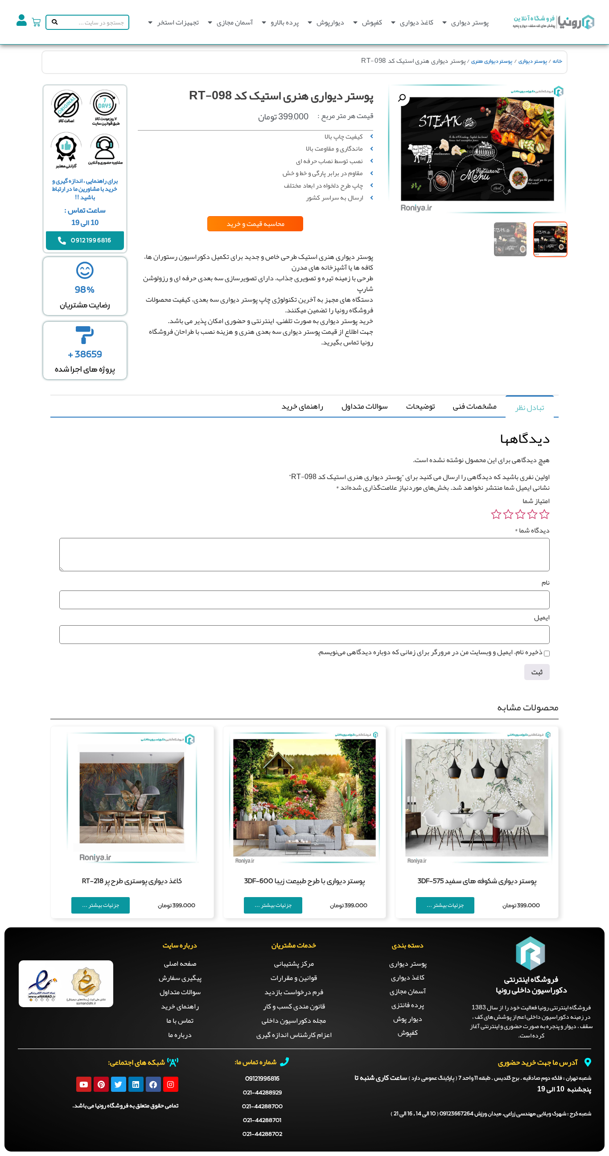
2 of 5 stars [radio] (532, 514)
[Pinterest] (101, 1084)
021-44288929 (262, 1093)
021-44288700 (262, 1107)
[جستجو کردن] (52, 22)
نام (546, 582)
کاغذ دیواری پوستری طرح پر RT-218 (132, 881)
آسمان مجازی (235, 22)
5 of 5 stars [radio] (496, 514)
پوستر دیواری (470, 22)
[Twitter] (118, 1084)
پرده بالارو (285, 22)
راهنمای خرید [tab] (302, 406)
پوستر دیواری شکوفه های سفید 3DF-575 (477, 881)
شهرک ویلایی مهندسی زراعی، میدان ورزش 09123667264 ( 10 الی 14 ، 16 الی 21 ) (491, 1114)
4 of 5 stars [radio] (508, 514)
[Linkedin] (136, 1084)
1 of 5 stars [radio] (544, 514)
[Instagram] (170, 1084)
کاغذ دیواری (416, 22)
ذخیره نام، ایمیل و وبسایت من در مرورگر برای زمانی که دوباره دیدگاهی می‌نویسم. (430, 652)
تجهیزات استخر (178, 22)
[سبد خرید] (36, 22)
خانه (557, 61)
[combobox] (93, 22)
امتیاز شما (536, 500)
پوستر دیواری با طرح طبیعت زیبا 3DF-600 (304, 881)
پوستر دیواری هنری (491, 61)
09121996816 (262, 1078)
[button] (402, 98)
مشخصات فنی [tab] (475, 406)
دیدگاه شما (532, 530)
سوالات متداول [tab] (365, 406)
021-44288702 (262, 1134)
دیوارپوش (330, 22)
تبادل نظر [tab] (529, 407)
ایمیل (542, 617)
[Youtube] (83, 1084)
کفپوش (372, 22)
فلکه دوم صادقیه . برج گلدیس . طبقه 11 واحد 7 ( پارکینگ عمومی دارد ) (499, 1078)
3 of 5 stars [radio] (520, 514)
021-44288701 (262, 1120)
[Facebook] (153, 1084)
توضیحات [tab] (420, 406)
